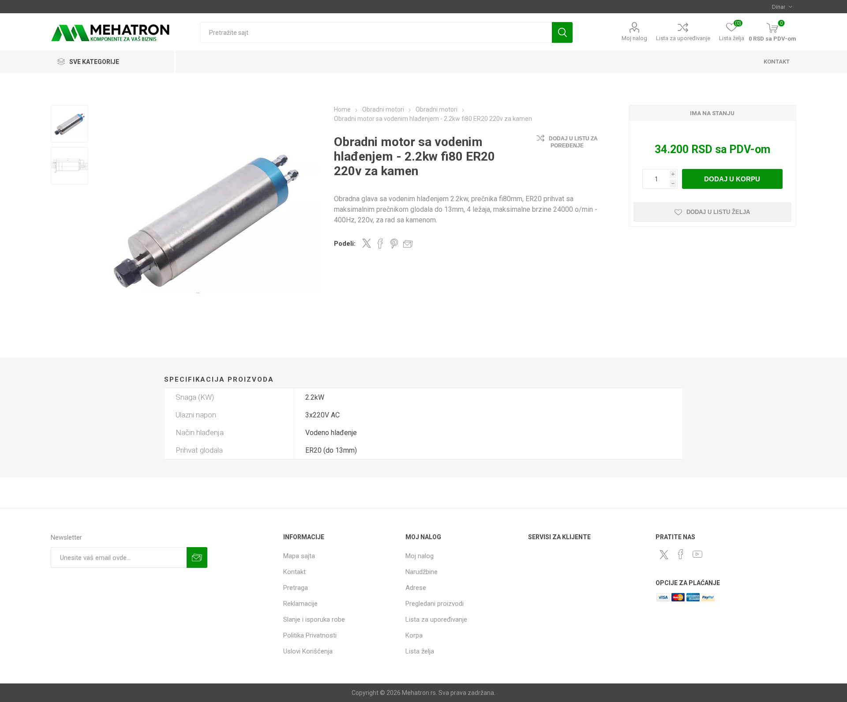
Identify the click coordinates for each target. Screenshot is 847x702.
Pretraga (562, 32)
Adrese (415, 588)
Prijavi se (197, 557)
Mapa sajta (299, 556)
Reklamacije (300, 604)
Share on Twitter (366, 243)
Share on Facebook (380, 243)
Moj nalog (634, 38)
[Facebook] (681, 554)
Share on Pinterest (394, 243)
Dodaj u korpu (732, 179)
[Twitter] (664, 555)
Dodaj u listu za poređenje (573, 142)
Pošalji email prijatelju (408, 243)
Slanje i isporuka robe (314, 619)
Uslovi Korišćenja (308, 651)
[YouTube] (697, 554)
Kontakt (294, 572)
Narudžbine (421, 572)
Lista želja (419, 651)
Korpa (414, 635)
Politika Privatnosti (310, 635)
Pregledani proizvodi (434, 604)
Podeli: (345, 244)
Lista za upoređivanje (683, 38)
